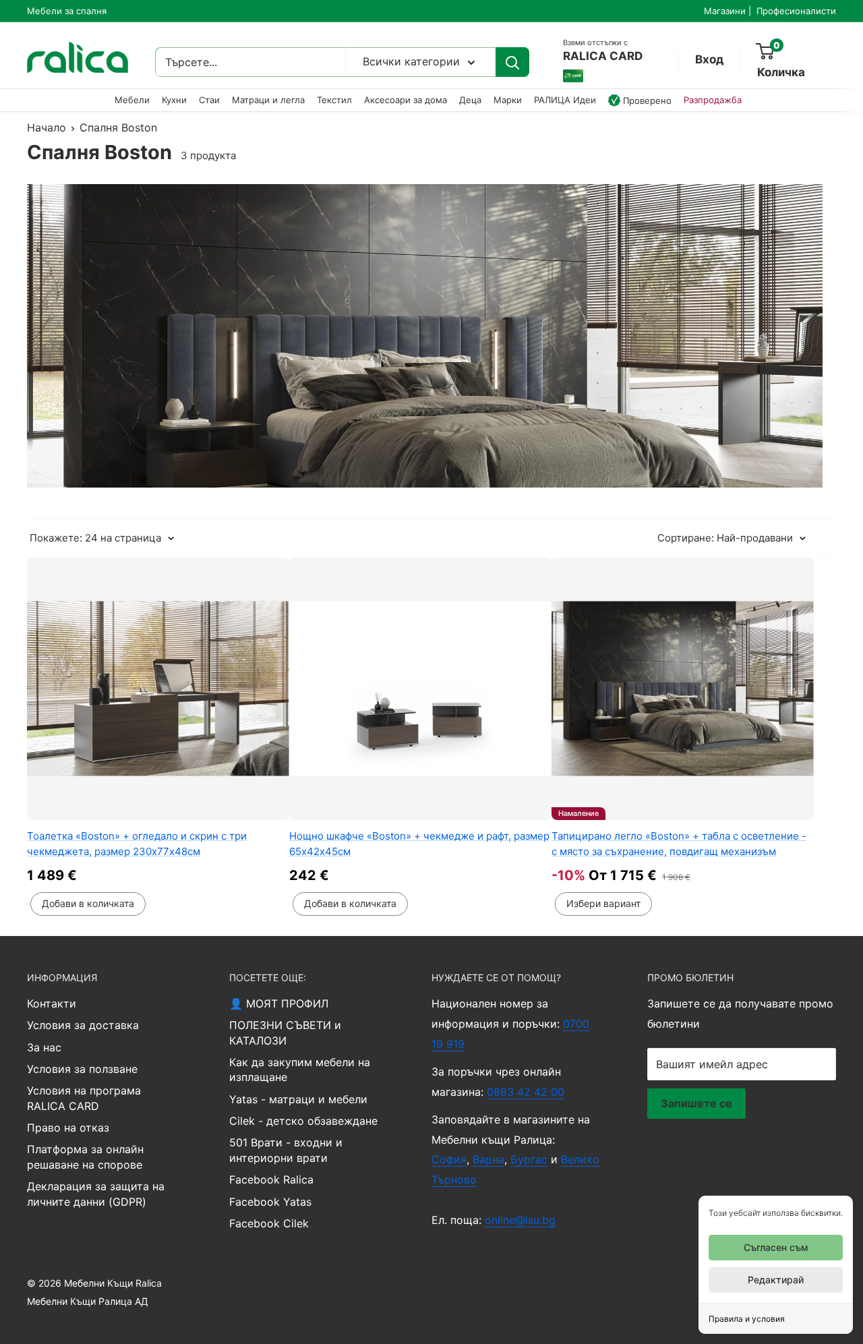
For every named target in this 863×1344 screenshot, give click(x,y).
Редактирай (776, 1279)
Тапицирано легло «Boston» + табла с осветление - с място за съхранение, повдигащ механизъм (679, 843)
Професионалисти (796, 10)
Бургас (528, 1159)
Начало (46, 127)
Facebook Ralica (271, 1179)
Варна (488, 1159)
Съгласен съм (776, 1247)
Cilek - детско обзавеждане (303, 1121)
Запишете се (696, 1103)
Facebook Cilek (269, 1223)
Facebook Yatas (270, 1201)
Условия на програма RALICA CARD (84, 1098)
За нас (44, 1047)
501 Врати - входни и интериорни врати (286, 1150)
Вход (709, 59)
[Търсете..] (512, 62)
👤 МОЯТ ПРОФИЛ (278, 1003)
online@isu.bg (520, 1220)
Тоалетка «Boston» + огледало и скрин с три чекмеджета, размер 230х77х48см (137, 843)
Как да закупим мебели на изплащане (299, 1069)
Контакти (51, 1003)
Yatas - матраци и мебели (298, 1099)
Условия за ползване (82, 1069)
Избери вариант (603, 903)
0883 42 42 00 (525, 1092)
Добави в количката (88, 903)
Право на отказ (68, 1127)
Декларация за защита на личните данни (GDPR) (96, 1193)
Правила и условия (747, 1319)
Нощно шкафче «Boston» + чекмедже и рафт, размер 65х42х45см (419, 843)
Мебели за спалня (67, 10)
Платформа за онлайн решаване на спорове (85, 1156)
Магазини (725, 10)
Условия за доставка (83, 1025)
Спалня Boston (118, 127)
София (449, 1159)
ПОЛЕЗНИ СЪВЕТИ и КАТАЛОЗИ (285, 1032)
